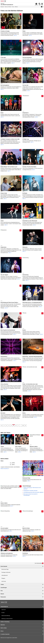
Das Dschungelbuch (5, 85)
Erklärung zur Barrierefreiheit (7, 618)
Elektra (24, 413)
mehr (15, 35)
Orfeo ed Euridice (4, 384)
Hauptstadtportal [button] (4, 606)
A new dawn (3, 57)
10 (23, 425)
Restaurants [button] (3, 596)
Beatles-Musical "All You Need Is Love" (9, 166)
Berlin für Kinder (26, 528)
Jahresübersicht (5, 575)
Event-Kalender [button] (4, 566)
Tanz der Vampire (4, 274)
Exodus (24, 330)
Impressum (4, 609)
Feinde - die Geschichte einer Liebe (30, 384)
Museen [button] (2, 593)
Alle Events (4, 581)
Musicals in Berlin (34, 446)
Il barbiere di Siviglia (5, 31)
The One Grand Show (27, 57)
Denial (2, 112)
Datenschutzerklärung (6, 615)
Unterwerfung (25, 274)
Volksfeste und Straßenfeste (7, 553)
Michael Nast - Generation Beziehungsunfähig (32, 356)
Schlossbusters (4, 356)
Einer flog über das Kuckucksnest (8, 330)
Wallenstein (25, 247)
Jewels (2, 220)
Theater (2, 446)
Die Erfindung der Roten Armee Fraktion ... (10, 302)
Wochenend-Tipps (26, 478)
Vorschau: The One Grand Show (29, 166)
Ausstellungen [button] (4, 587)
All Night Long (26, 139)
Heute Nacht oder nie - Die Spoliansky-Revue (32, 302)
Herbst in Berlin (4, 503)
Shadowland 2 (25, 112)
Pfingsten (3, 578)
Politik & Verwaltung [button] (5, 621)
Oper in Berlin (18, 446)
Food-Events (25, 553)
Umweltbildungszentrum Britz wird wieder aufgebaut (33, 492)
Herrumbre (3, 413)
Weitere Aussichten (4, 468)
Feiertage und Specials (6, 572)
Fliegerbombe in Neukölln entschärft (30, 490)
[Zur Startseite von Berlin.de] (4, 603)
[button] (42, 6)
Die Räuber (25, 193)
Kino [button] (2, 590)
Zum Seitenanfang (38, 563)
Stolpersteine (3, 247)
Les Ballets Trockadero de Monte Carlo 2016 (10, 139)
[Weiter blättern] (25, 425)
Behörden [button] (3, 624)
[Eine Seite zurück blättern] (2, 425)
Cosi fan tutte (25, 85)
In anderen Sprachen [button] (5, 634)
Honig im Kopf (4, 193)
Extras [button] (2, 631)
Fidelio (24, 31)
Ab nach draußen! (4, 528)
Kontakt (3, 612)
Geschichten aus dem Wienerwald (30, 220)
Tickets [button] (2, 584)
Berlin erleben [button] (4, 627)
